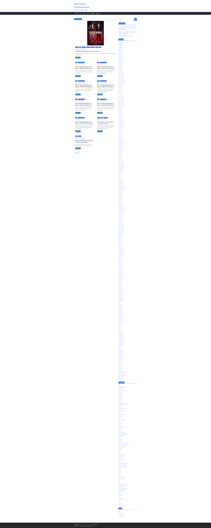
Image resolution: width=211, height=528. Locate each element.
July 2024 (120, 87)
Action (120, 385)
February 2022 (121, 139)
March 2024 (121, 94)
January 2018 (121, 226)
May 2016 (120, 263)
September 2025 (122, 62)
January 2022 (121, 141)
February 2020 (121, 183)
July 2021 (120, 152)
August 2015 (121, 279)
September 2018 (122, 212)
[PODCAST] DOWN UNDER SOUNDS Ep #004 (127, 30)
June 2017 (120, 239)
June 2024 (120, 89)
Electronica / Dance (122, 414)
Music (84, 13)
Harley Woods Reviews (123, 434)
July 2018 (120, 215)
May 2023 (120, 112)
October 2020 (121, 168)
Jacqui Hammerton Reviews (124, 443)
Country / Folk (121, 405)
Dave (84, 49)
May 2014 (120, 306)
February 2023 (121, 118)
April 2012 (120, 349)
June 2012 (120, 346)
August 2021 (121, 150)
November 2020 (121, 167)
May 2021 (120, 156)
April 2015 (120, 286)
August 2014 (121, 301)
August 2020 (121, 172)
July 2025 (120, 65)
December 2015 (121, 272)
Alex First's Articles (122, 390)
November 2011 (121, 355)
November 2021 (121, 145)
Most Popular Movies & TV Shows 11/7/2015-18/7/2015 (84, 122)
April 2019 (120, 199)
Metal (120, 450)
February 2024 (121, 96)
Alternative (121, 392)
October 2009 (121, 373)
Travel (120, 495)
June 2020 (120, 176)
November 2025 (121, 58)
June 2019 (120, 196)
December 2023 (121, 100)
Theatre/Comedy (122, 490)
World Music (121, 504)
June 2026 (120, 45)
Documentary (121, 410)
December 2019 (121, 187)
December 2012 (121, 337)
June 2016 (120, 261)
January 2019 (121, 205)
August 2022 (121, 129)
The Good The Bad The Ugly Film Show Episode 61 (83, 141)
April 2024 (120, 92)
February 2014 (121, 311)
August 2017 (121, 235)
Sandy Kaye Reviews (122, 477)
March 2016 (121, 266)
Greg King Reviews (122, 432)
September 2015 (122, 277)
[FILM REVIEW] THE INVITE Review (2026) (126, 35)
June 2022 (120, 132)
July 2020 (120, 174)
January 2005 (121, 378)
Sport (120, 481)
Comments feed (121, 514)
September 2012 (122, 342)
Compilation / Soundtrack (123, 403)
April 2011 (120, 362)
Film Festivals (121, 421)
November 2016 (121, 252)
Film (80, 13)
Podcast (92, 13)
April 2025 (120, 71)
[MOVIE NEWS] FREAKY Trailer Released (87, 51)
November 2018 (121, 208)
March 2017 (121, 244)
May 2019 (120, 197)
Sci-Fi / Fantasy (121, 479)
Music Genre (121, 455)
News (88, 13)
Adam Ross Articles (122, 387)
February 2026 (121, 53)
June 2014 (120, 304)
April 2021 (120, 158)
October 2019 (121, 190)
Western (120, 503)
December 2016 (121, 250)
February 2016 (121, 268)
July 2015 (120, 281)
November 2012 (121, 339)
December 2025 (121, 56)
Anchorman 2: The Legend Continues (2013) (105, 122)
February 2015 (121, 290)
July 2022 (120, 130)
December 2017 (121, 228)
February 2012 (121, 351)
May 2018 (120, 219)
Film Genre (83, 47)
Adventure (120, 388)
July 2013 (120, 324)
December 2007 (121, 377)
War (119, 501)
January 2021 (121, 163)
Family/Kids (121, 416)
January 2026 (121, 54)
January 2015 (121, 292)
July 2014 (120, 302)
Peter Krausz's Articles (123, 465)
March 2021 (121, 159)
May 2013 (120, 328)
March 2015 (121, 288)
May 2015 (120, 284)
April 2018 (120, 221)
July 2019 (120, 194)
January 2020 (121, 185)
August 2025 (121, 63)
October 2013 (121, 319)
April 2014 (120, 308)
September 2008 (122, 375)
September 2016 (122, 255)
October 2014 (121, 297)
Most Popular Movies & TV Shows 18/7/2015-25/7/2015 (106, 104)
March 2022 (121, 138)
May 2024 (120, 91)
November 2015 (121, 273)
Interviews (120, 439)
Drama (120, 412)
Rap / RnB (120, 472)
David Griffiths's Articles (123, 408)
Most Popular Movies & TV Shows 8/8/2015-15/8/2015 (105, 86)
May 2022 (120, 134)
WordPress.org (121, 516)
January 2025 (121, 76)
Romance (120, 475)
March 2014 (121, 310)
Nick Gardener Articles (123, 463)
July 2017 (120, 237)
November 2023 (121, 101)
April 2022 (120, 136)
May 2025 (120, 69)
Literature (120, 448)
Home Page (92, 47)
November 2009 (121, 371)
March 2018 (121, 223)
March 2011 (121, 364)
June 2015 (120, 282)
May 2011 (120, 360)
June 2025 (120, 67)
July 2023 (120, 109)
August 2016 (121, 257)
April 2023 (120, 114)
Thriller (120, 492)
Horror (97, 47)
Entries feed (121, 513)
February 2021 (121, 161)
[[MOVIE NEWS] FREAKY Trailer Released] (95, 33)
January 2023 (121, 120)
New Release (121, 459)
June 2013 (120, 326)
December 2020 (121, 165)
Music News (121, 457)
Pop (119, 470)
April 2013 (120, 330)
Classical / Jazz (121, 398)
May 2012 (120, 348)
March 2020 (121, 181)
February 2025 (121, 74)
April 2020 (120, 179)
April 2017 (120, 243)
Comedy (77, 47)
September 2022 (122, 127)
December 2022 (121, 121)
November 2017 (121, 230)
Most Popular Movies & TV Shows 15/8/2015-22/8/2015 (84, 86)
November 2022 (121, 123)
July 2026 (120, 43)
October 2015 (121, 275)
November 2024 (121, 80)
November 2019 (121, 188)
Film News (88, 47)
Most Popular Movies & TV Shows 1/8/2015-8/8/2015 (83, 104)
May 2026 (120, 47)
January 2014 (121, 313)
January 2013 (121, 335)
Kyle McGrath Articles (122, 445)
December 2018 (121, 206)
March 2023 (121, 116)
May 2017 (120, 241)
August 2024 (121, 85)
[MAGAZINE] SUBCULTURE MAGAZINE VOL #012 (127, 26)
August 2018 (121, 214)
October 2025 (121, 60)
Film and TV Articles (81, 62)
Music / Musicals (122, 454)
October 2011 (121, 357)
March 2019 (121, 201)
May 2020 (120, 177)
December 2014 (121, 293)
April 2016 (120, 264)
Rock (119, 474)
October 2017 (121, 232)
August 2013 (121, 322)
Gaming (120, 428)
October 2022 (121, 125)
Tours (120, 493)
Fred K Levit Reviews (122, 426)
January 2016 (121, 270)
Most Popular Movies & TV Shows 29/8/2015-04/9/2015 (84, 67)
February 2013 (121, 333)
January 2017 (121, 248)
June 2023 (120, 110)
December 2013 (121, 315)
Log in (120, 511)
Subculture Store (122, 486)
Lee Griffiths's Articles (122, 446)
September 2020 (122, 170)
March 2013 (121, 331)
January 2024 (121, 98)
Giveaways (120, 430)
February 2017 (121, 246)
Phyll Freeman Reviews (123, 466)
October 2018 (121, 210)
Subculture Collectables (123, 484)
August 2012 (121, 344)
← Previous (76, 152)
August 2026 (121, 42)
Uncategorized (121, 499)
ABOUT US (98, 13)
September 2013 (122, 320)
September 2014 (122, 299)
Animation (120, 394)
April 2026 (120, 49)
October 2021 (121, 147)
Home (76, 13)
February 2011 (121, 366)
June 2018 (120, 217)
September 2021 (122, 149)
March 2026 (121, 51)
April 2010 (120, 369)
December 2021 (121, 143)
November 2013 (121, 317)
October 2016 (121, 254)
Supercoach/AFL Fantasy (123, 488)
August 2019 (121, 192)
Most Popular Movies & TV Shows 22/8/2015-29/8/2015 (106, 67)
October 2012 (121, 340)
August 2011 (121, 359)
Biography (120, 396)
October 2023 (121, 103)
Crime (120, 407)
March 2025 (121, 72)
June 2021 (120, 154)
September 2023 (122, 105)
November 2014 (121, 295)
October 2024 (121, 82)
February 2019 (121, 203)
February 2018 (121, 225)
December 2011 (121, 353)
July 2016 (120, 259)
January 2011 (121, 368)
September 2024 (122, 83)
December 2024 (121, 78)
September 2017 (122, 234)
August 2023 (121, 107)
